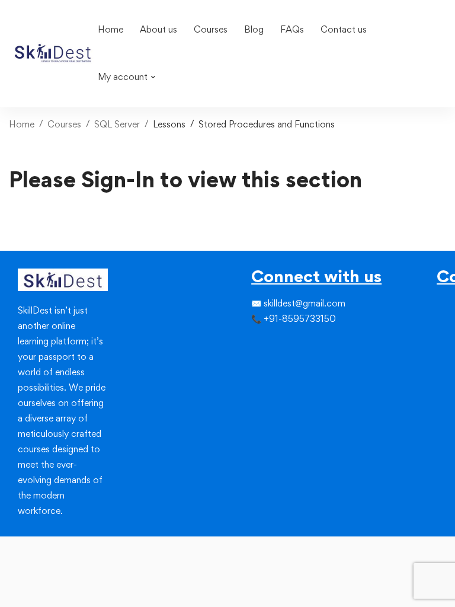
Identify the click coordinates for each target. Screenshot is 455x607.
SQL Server (117, 124)
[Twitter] (263, 343)
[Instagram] (275, 343)
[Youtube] (286, 364)
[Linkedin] (286, 343)
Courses (64, 124)
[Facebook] (251, 343)
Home (21, 124)
